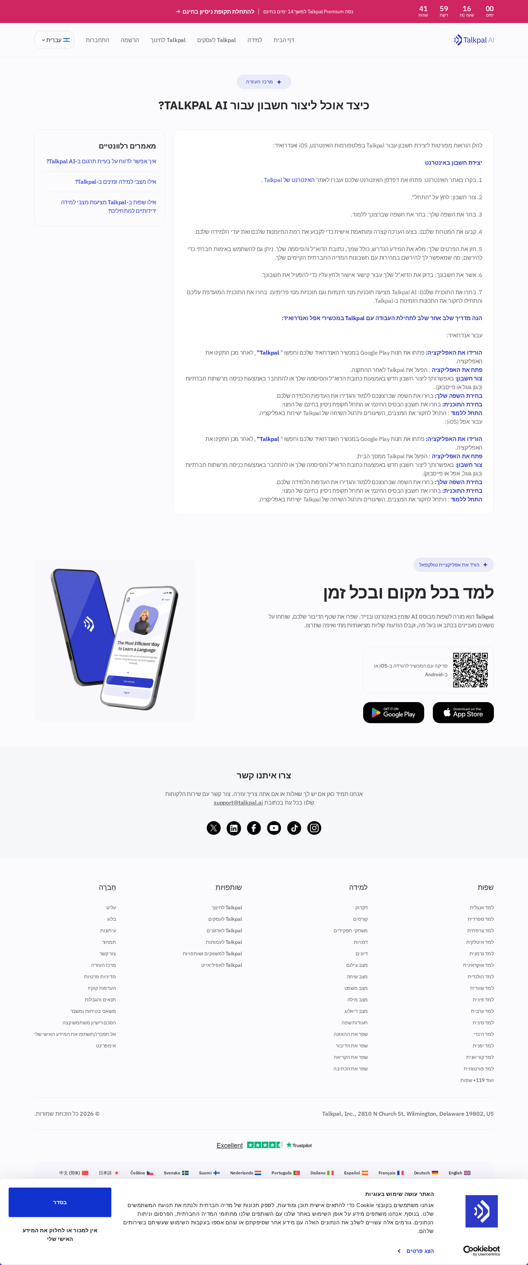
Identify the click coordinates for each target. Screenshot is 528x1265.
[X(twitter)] (214, 828)
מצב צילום (357, 965)
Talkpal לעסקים (216, 40)
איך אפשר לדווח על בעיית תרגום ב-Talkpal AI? (101, 161)
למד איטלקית (480, 942)
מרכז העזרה (259, 81)
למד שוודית (482, 988)
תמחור (109, 942)
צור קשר (107, 953)
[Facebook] (254, 828)
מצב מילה (357, 999)
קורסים (360, 919)
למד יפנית (483, 1045)
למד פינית (483, 999)
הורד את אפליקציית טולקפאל (449, 564)
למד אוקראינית (478, 965)
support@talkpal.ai (238, 802)
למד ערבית (482, 1011)
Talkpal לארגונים (224, 930)
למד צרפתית (480, 930)
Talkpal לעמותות (224, 942)
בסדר (60, 1202)
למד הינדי (483, 1034)
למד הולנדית (481, 976)
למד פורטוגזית (479, 1068)
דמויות (361, 942)
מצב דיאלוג (356, 1011)
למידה (254, 40)
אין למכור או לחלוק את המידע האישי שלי (60, 1234)
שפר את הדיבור (352, 1045)
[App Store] (463, 712)
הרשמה (130, 40)
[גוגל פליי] (393, 712)
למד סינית (483, 1022)
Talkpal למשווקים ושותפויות (212, 953)
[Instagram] (314, 828)
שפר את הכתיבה (350, 1068)
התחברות (97, 40)
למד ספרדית (481, 919)
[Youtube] (274, 828)
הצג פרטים (420, 1251)
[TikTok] (294, 828)
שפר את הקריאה (351, 1057)
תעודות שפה (355, 1022)
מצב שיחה (357, 976)
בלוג (111, 919)
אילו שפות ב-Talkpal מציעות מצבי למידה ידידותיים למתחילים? (108, 206)
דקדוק (361, 907)
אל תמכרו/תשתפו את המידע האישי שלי (75, 1034)
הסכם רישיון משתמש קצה (89, 1022)
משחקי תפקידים (351, 930)
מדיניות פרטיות (100, 976)
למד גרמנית (481, 953)
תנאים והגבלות (100, 999)
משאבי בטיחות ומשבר (93, 1011)
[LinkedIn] (234, 828)
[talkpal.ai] (474, 40)
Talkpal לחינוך (168, 40)
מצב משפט (356, 988)
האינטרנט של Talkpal (289, 179)
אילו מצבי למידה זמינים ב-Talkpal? (115, 181)
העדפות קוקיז (102, 988)
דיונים (362, 953)
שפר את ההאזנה (351, 1034)
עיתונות (108, 930)
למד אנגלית (482, 907)
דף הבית (284, 40)
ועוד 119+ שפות (477, 1080)
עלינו (111, 907)
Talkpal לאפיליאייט (221, 965)
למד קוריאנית (480, 1057)
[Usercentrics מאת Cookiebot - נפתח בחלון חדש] (481, 1251)
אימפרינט (106, 1045)
